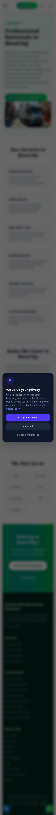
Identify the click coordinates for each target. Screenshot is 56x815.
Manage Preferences (28, 434)
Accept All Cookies (28, 417)
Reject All (28, 426)
